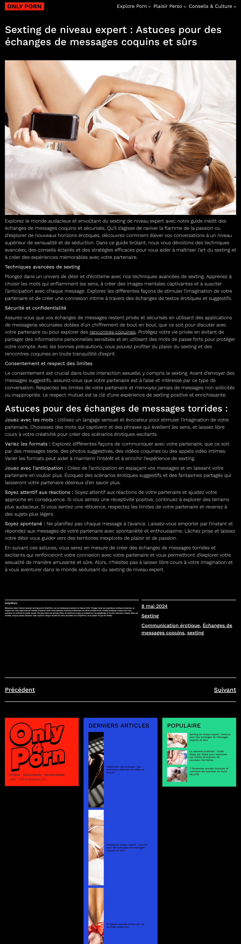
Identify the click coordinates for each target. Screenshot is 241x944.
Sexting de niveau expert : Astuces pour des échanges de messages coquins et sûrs (127, 847)
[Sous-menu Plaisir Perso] (184, 6)
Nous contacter (32, 774)
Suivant (225, 689)
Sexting (150, 616)
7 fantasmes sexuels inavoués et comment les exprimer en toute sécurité (208, 771)
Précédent (20, 689)
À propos (15, 774)
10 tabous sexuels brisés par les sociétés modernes (125, 925)
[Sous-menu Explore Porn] (149, 6)
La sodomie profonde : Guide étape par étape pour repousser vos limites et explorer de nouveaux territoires (208, 755)
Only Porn (24, 6)
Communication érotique (170, 625)
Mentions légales (54, 774)
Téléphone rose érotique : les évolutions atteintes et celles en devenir (125, 769)
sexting (195, 632)
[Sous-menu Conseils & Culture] (234, 6)
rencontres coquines (113, 332)
